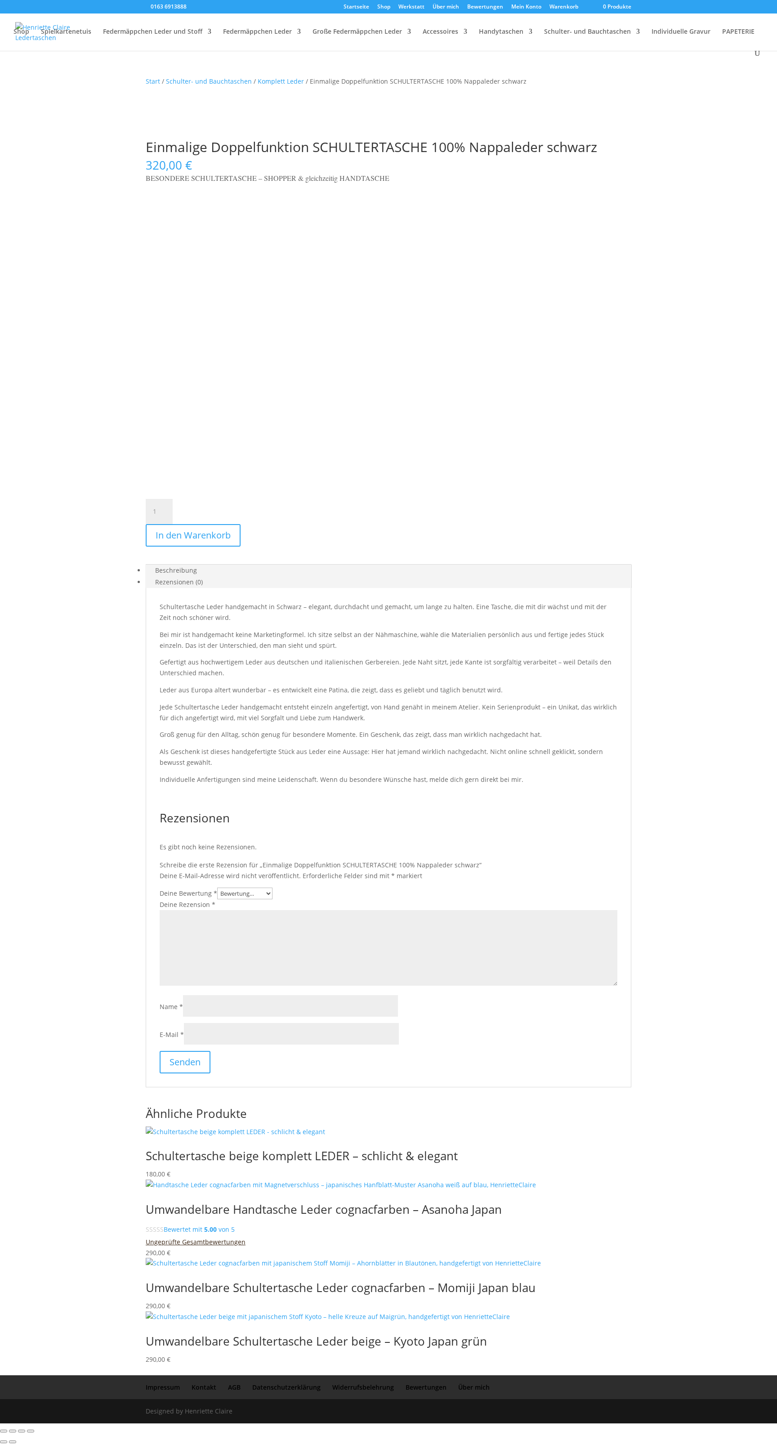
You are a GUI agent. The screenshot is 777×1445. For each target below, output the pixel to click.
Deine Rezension (187, 904)
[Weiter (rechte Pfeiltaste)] (12, 1442)
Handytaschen (501, 32)
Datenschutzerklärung (286, 1387)
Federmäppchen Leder (257, 32)
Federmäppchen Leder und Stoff (152, 32)
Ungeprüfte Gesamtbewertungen (196, 1242)
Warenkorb (563, 7)
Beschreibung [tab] (176, 570)
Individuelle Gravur (681, 32)
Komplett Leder (281, 81)
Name (171, 1006)
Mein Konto (526, 7)
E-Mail (172, 1034)
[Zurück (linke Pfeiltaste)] (3, 1442)
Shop (383, 7)
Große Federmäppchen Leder (357, 32)
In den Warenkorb (193, 535)
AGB (234, 1387)
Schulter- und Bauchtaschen (587, 32)
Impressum (163, 1387)
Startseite (356, 7)
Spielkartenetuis (66, 32)
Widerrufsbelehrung (363, 1387)
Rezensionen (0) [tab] (179, 582)
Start (153, 81)
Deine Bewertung (188, 893)
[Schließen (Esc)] (30, 1431)
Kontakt (204, 1387)
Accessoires (440, 32)
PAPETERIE (738, 32)
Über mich (446, 7)
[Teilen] (21, 1431)
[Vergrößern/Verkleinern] (3, 1431)
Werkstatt (411, 7)
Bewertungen (485, 7)
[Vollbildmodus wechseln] (12, 1431)
